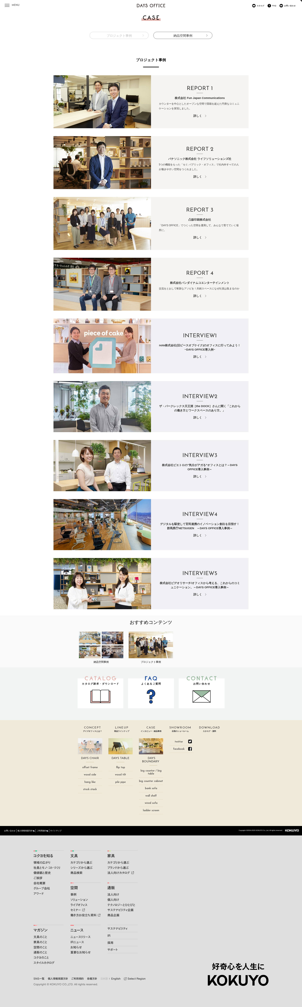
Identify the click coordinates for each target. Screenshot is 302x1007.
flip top (120, 767)
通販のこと (40, 952)
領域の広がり (42, 862)
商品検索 (76, 872)
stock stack (90, 789)
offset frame (90, 767)
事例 (73, 894)
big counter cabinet (151, 781)
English (115, 979)
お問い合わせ (290, 6)
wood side (90, 774)
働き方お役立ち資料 (83, 915)
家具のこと (40, 942)
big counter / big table (151, 772)
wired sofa (151, 803)
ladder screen (151, 810)
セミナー (75, 910)
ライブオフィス (78, 905)
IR (108, 935)
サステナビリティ (117, 928)
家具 (111, 856)
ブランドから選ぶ (118, 867)
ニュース (76, 930)
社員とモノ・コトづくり (47, 867)
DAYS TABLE (120, 758)
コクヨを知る (43, 856)
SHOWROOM (180, 729)
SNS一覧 (39, 979)
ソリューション (79, 899)
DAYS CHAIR (90, 758)
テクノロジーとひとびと (121, 905)
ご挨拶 (38, 878)
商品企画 (113, 915)
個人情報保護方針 (25, 831)
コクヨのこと (41, 957)
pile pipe (120, 782)
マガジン (40, 930)
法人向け (113, 894)
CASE (151, 729)
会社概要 (39, 883)
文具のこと (40, 937)
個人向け (113, 899)
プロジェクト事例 (119, 35)
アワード (39, 893)
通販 (111, 888)
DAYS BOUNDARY (150, 760)
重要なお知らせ (80, 952)
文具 (74, 856)
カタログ (260, 6)
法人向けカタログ (118, 872)
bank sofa (151, 788)
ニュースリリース (80, 937)
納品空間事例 (182, 35)
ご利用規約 (41, 831)
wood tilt (120, 774)
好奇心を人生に (238, 966)
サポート (112, 949)
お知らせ (76, 947)
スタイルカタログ (44, 962)
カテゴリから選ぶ (81, 862)
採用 (110, 942)
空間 (74, 888)
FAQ (274, 6)
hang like (89, 782)
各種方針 (92, 979)
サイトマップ (56, 831)
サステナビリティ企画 (120, 910)
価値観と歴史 (42, 872)
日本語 (104, 979)
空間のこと (40, 947)
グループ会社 (42, 888)
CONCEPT (92, 729)
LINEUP (121, 729)
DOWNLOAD (209, 729)
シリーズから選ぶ (81, 867)
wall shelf (151, 795)
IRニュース (77, 942)
